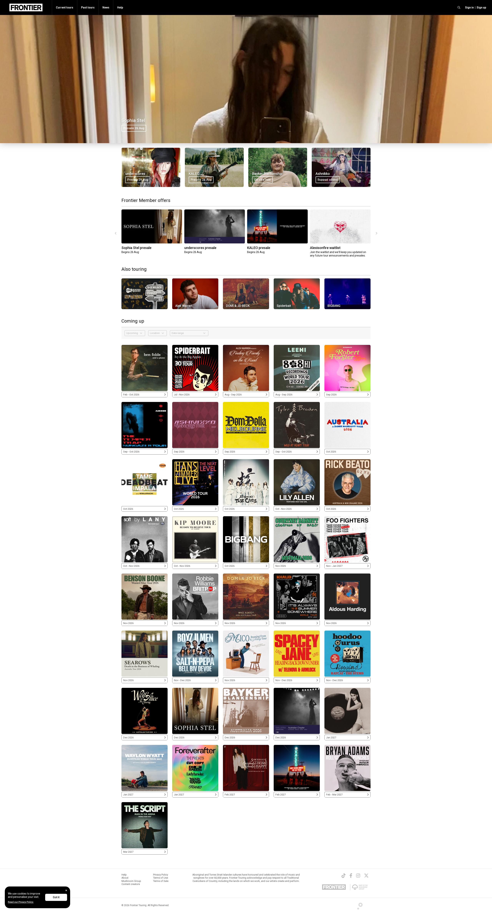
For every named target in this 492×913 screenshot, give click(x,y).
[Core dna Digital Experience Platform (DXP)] (358, 905)
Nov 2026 (280, 565)
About (124, 877)
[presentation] (115, 233)
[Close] (66, 890)
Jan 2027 (331, 737)
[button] (468, 7)
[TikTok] (344, 875)
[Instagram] (358, 875)
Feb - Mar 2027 (334, 794)
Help (120, 7)
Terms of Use (160, 877)
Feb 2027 (230, 794)
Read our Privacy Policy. (21, 902)
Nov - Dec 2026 (182, 680)
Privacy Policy (160, 874)
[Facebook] (350, 875)
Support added (327, 179)
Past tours (88, 7)
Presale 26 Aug (133, 128)
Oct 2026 (331, 451)
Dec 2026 (128, 737)
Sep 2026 (331, 394)
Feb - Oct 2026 (131, 394)
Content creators (130, 884)
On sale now (262, 179)
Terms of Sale (160, 881)
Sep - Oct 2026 (131, 451)
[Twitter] (366, 875)
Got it (56, 897)
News (105, 7)
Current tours (64, 7)
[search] (459, 7)
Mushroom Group (131, 881)
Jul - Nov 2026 (181, 394)
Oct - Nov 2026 (283, 508)
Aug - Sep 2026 (233, 394)
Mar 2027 (128, 851)
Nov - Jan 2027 (334, 565)
